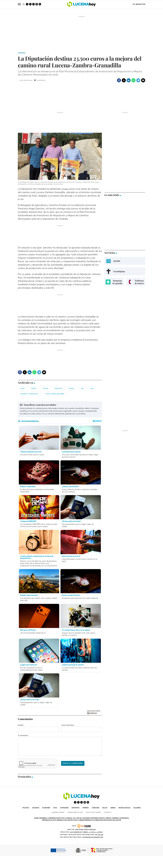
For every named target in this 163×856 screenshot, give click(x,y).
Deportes (75, 808)
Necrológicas (124, 808)
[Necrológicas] (124, 271)
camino (45, 388)
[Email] (143, 80)
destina (71, 388)
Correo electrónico (67, 725)
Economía (46, 808)
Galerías (137, 808)
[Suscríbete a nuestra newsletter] (60, 409)
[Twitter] (124, 80)
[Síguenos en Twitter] (30, 4)
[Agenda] (124, 261)
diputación (58, 388)
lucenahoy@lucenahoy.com (92, 837)
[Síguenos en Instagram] (33, 4)
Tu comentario (23, 735)
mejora (33, 388)
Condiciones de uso (75, 812)
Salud (104, 808)
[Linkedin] (129, 80)
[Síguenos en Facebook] (27, 4)
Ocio (55, 808)
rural (91, 388)
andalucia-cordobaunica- (30, 394)
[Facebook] (119, 80)
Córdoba (21, 53)
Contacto (108, 812)
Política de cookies (93, 812)
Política (26, 808)
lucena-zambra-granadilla (54, 394)
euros (22, 388)
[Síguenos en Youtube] (36, 4)
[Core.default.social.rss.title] (40, 4)
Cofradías (64, 808)
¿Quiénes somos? (58, 812)
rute (82, 388)
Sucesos (35, 808)
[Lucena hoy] (81, 799)
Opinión (85, 808)
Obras (113, 808)
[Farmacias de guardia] (114, 282)
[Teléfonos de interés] (135, 282)
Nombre (21, 725)
